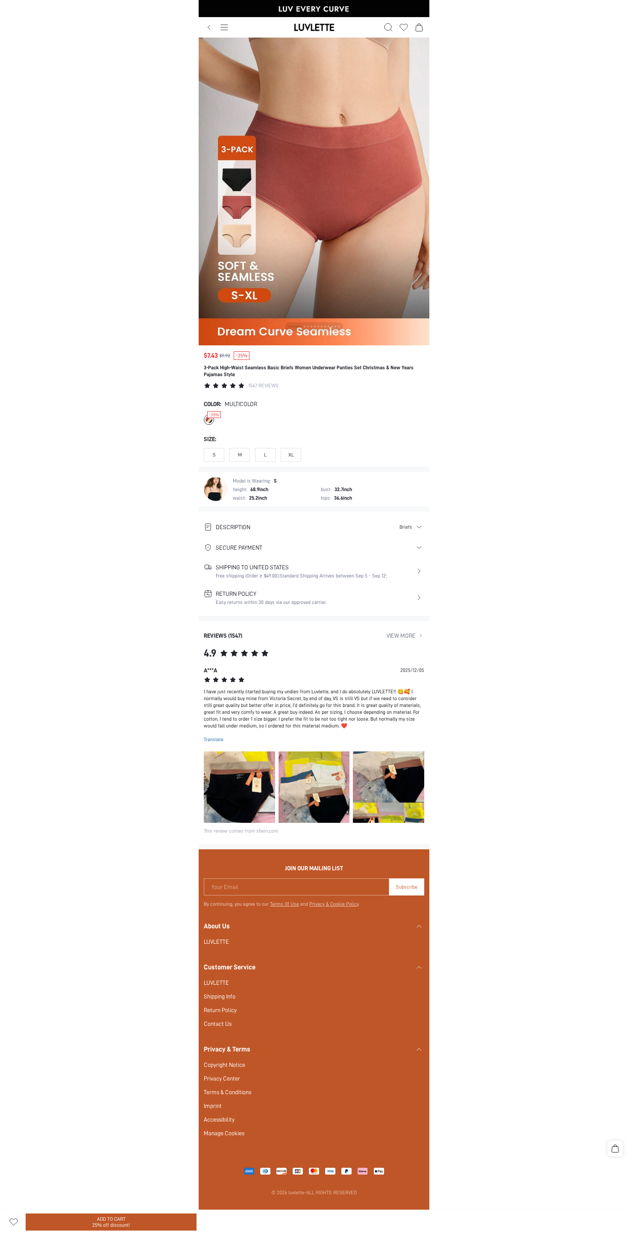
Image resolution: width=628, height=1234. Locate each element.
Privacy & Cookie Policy (333, 904)
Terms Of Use (284, 904)
